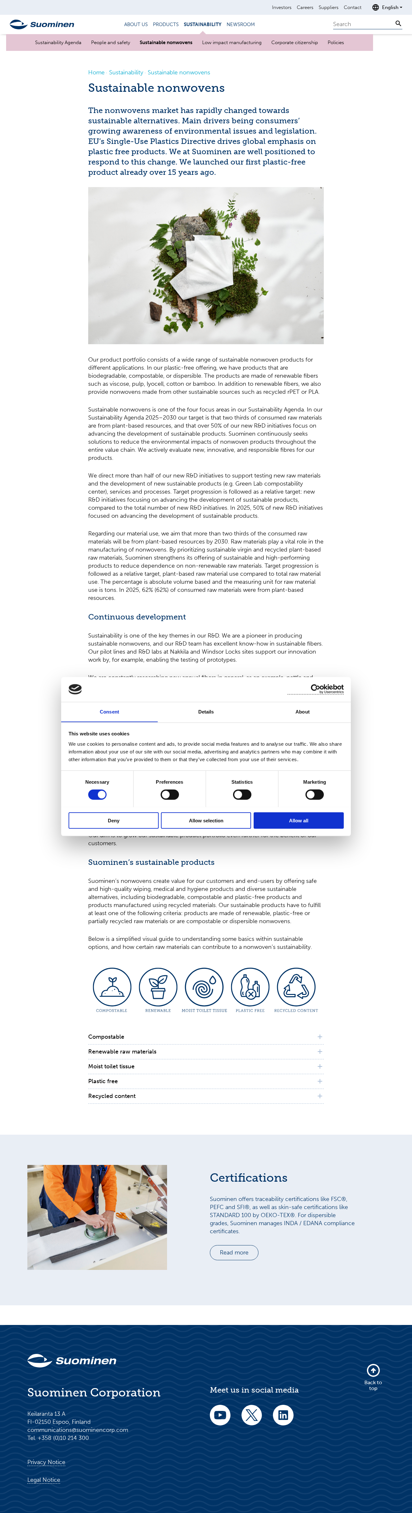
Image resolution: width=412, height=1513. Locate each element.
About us (136, 24)
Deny (113, 820)
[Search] (398, 23)
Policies (336, 42)
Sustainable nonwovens (166, 42)
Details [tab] (206, 711)
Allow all (298, 820)
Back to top (373, 1385)
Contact (352, 7)
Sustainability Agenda (58, 42)
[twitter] (251, 1419)
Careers (305, 7)
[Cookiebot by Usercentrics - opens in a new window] (315, 689)
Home (96, 72)
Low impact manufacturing (232, 42)
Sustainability (202, 24)
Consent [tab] (109, 711)
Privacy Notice (46, 1462)
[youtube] (220, 1419)
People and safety (110, 42)
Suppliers (329, 7)
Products (166, 24)
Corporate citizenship (294, 42)
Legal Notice (43, 1479)
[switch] (170, 794)
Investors (282, 7)
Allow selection (206, 820)
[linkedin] (283, 1419)
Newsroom (241, 24)
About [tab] (302, 711)
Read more (234, 1252)
